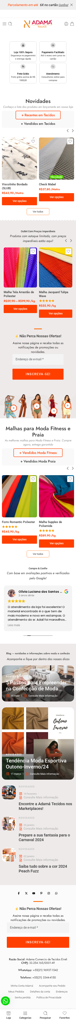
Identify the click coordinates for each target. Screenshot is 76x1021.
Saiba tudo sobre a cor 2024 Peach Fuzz (43, 868)
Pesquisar (45, 1017)
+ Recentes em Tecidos (38, 115)
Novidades (14, 676)
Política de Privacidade (48, 997)
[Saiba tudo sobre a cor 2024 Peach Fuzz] (9, 855)
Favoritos (64, 1017)
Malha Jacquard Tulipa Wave (53, 294)
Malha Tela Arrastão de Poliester (19, 294)
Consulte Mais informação (41, 797)
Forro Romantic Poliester (18, 522)
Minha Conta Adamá (22, 985)
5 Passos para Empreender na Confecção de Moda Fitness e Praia (36, 686)
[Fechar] (71, 4)
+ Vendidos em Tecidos (38, 123)
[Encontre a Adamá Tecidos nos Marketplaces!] (9, 792)
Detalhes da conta (40, 991)
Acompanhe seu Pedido (52, 985)
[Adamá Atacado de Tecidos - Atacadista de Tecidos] (38, 24)
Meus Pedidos (16, 991)
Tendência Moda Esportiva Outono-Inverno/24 (36, 764)
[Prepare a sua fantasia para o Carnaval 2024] (9, 824)
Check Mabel (47, 184)
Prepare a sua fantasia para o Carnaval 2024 (44, 837)
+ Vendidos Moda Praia (38, 461)
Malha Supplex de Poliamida (50, 524)
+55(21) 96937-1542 (45, 970)
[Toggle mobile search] (10, 24)
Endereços (62, 991)
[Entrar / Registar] (66, 23)
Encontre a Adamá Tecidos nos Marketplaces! (45, 806)
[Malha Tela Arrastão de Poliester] (20, 267)
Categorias (25, 1017)
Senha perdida (23, 997)
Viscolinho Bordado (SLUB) (15, 186)
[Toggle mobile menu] (4, 23)
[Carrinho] (72, 23)
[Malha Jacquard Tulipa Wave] (55, 267)
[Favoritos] (33, 141)
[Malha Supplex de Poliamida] (56, 496)
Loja (8, 1017)
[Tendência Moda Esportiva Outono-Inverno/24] (38, 743)
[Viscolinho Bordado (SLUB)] (19, 158)
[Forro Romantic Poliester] (19, 496)
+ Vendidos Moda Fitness (38, 452)
